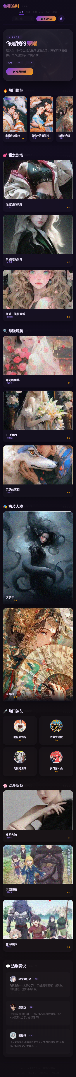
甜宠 (28, 12)
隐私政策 (44, 1072)
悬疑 (34, 12)
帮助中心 (32, 1072)
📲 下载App (46, 18)
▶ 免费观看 (19, 71)
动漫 (54, 12)
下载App (55, 1072)
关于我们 (21, 1072)
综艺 (48, 12)
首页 (21, 12)
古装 (41, 12)
